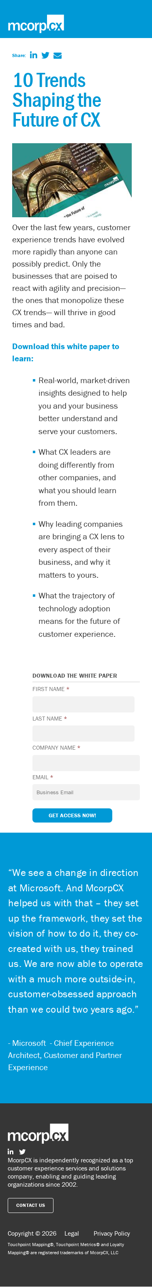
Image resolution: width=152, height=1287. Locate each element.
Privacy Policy (112, 1233)
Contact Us (30, 1205)
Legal (71, 1233)
